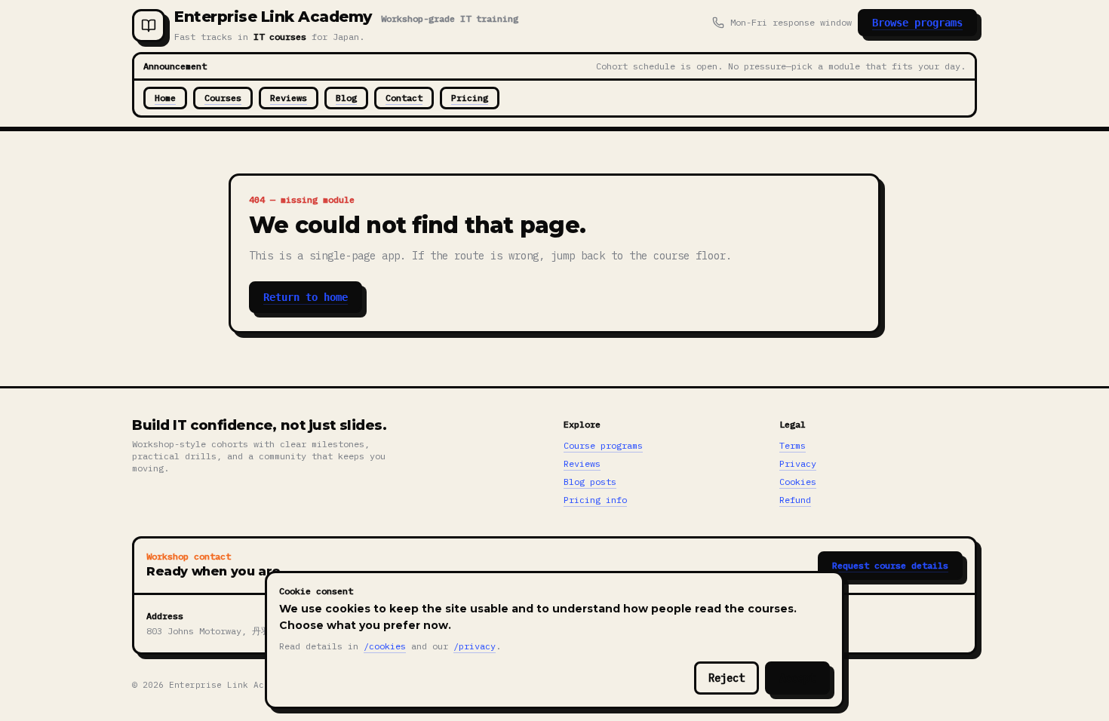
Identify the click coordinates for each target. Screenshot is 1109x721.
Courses (222, 97)
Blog (346, 97)
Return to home (305, 297)
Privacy (797, 463)
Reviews (288, 97)
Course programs (603, 445)
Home (165, 97)
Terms (792, 445)
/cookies (385, 646)
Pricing (469, 97)
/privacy (474, 646)
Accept (797, 678)
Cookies (797, 481)
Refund (795, 499)
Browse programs (917, 23)
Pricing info (595, 499)
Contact (404, 97)
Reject (726, 678)
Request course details (890, 565)
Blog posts (590, 481)
